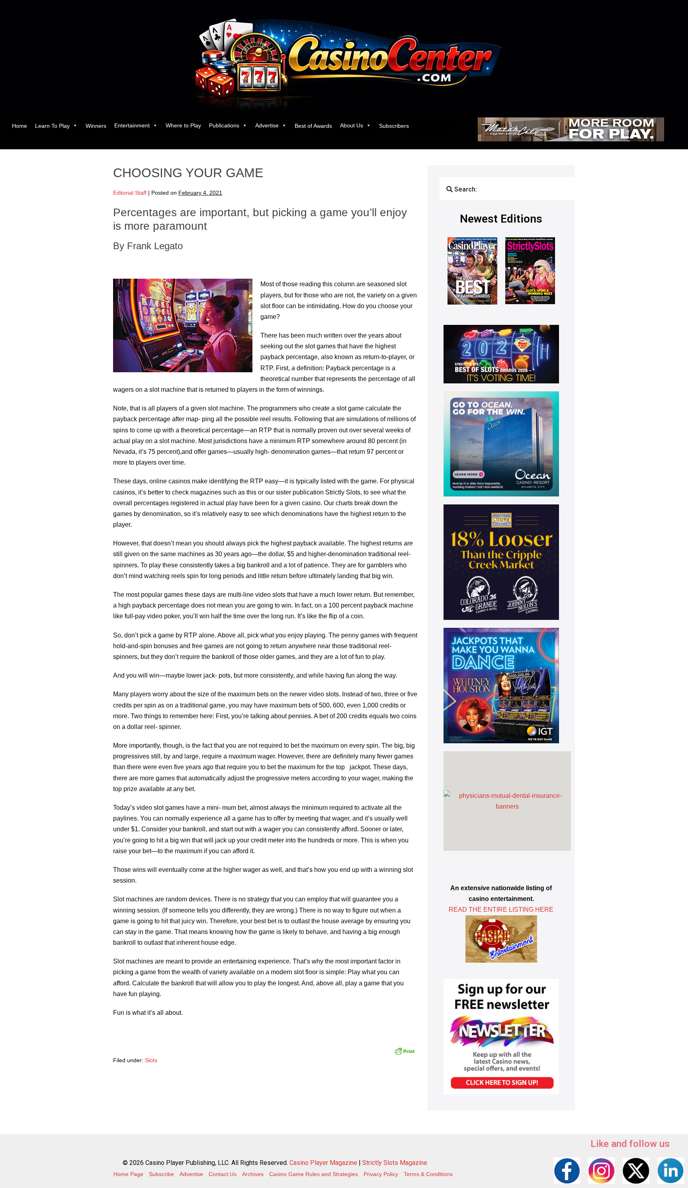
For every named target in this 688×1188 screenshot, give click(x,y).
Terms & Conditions (428, 1174)
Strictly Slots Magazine (394, 1163)
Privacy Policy (381, 1174)
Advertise (267, 125)
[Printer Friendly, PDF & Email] (404, 1050)
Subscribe (161, 1174)
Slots (151, 1060)
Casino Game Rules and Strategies (313, 1174)
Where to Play (183, 125)
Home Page (128, 1174)
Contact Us (222, 1174)
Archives (253, 1174)
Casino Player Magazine (323, 1163)
